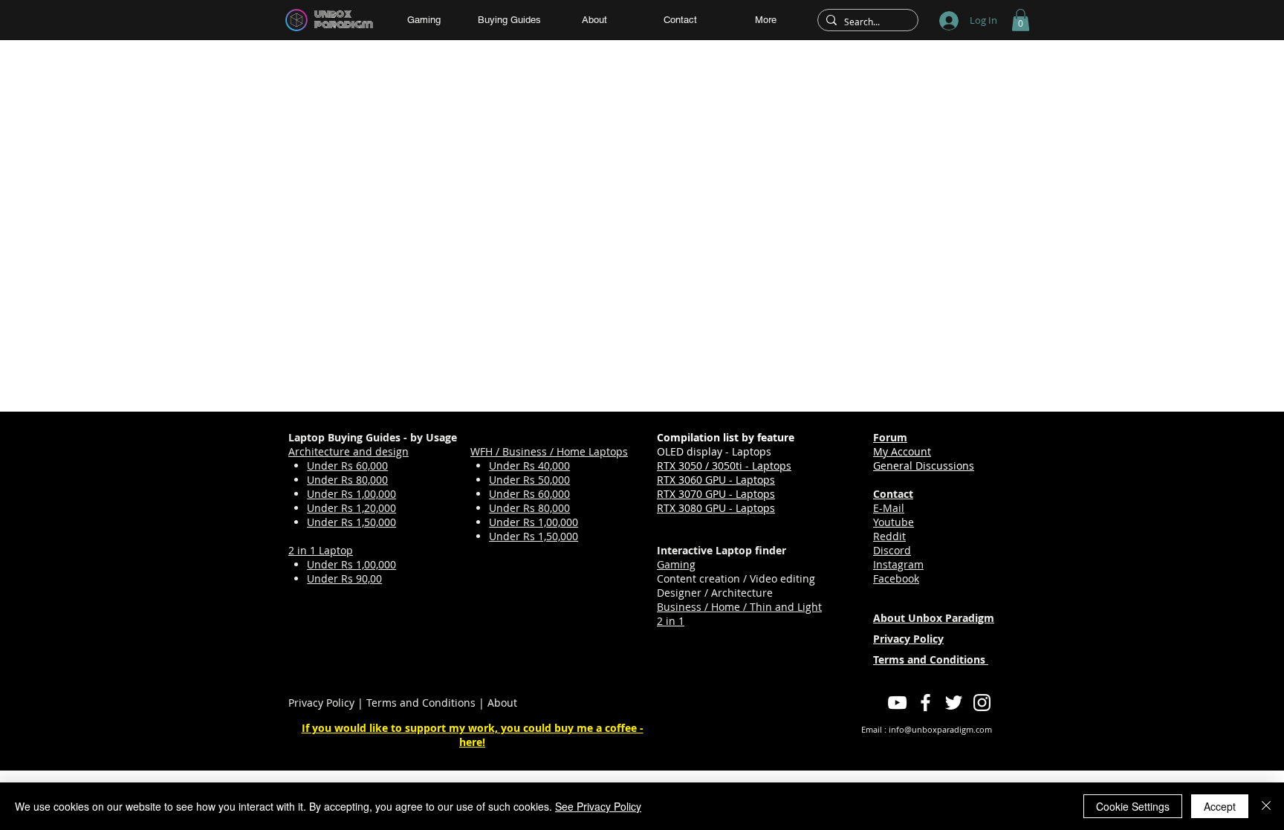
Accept (1220, 806)
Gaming (676, 564)
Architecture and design (348, 451)
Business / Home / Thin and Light (739, 607)
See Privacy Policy (598, 806)
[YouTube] (897, 702)
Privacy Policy (321, 703)
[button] (1020, 20)
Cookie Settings (1133, 806)
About (502, 703)
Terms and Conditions (421, 703)
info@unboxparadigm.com (940, 729)
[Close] (1266, 806)
